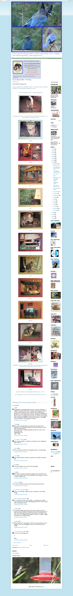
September (56, 195)
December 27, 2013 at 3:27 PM (21, 478)
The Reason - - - (57, 174)
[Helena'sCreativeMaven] (55, 367)
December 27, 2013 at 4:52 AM (21, 435)
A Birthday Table (55, 183)
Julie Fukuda (17, 482)
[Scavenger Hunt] (56, 447)
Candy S (16, 508)
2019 (53, 151)
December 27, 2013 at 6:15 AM (20, 444)
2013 (53, 162)
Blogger (42, 586)
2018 (53, 153)
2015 (53, 158)
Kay (15, 472)
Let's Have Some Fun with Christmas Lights (56, 179)
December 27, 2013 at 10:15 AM (21, 460)
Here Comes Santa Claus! (56, 186)
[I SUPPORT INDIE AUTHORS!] (56, 116)
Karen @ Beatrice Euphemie (20, 498)
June (54, 201)
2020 (53, 149)
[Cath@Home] (55, 417)
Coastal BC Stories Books (20, 489)
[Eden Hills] (55, 393)
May (54, 203)
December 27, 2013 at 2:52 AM (21, 420)
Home (30, 545)
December (55, 163)
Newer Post (15, 545)
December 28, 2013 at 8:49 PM (21, 504)
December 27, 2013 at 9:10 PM (20, 494)
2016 (53, 156)
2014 (53, 160)
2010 (53, 216)
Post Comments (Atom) (24, 547)
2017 (53, 154)
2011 (53, 214)
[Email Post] (38, 402)
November (55, 191)
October (55, 193)
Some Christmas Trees (56, 189)
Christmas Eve (56, 165)
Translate (54, 127)
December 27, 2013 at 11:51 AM (21, 468)
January (55, 210)
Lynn (15, 464)
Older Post (45, 545)
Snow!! (54, 175)
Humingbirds (15, 553)
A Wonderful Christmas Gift (56, 171)
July (54, 199)
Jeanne (15, 448)
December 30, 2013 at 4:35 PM (21, 540)
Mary (15, 424)
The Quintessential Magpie (20, 531)
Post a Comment (17, 542)
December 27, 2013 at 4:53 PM (21, 485)
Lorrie (15, 456)
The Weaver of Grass (19, 439)
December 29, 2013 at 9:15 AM (20, 527)
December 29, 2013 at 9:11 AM (20, 517)
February (55, 208)
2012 (53, 212)
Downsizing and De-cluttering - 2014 (56, 168)
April (54, 204)
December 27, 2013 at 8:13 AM (20, 451)
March (55, 206)
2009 (53, 218)
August (55, 197)
